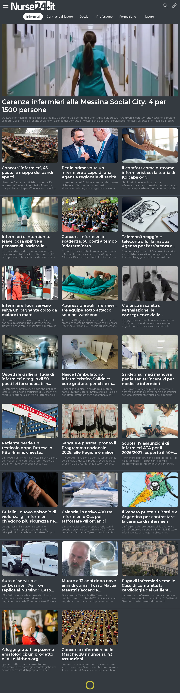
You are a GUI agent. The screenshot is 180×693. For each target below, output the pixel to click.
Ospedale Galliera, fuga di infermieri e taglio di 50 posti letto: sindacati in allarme (28, 379)
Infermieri (33, 16)
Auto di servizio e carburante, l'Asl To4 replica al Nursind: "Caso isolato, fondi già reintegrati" (26, 586)
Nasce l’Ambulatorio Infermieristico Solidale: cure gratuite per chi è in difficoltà (87, 379)
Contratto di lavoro (60, 16)
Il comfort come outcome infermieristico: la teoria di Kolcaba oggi (148, 173)
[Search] (165, 5)
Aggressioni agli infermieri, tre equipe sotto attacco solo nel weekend (89, 310)
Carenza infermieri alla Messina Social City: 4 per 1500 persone (84, 106)
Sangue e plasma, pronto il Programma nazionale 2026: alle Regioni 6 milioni (89, 448)
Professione (104, 16)
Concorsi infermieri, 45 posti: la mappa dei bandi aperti (27, 173)
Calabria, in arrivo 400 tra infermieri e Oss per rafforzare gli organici (87, 517)
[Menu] (5, 5)
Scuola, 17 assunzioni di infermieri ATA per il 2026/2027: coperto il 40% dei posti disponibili (148, 448)
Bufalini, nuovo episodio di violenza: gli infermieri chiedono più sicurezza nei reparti (29, 517)
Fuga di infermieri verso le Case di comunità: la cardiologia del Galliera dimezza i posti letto (148, 586)
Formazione (127, 16)
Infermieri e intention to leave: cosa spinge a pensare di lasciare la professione (26, 241)
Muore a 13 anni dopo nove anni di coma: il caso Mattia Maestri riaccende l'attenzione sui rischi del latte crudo (89, 586)
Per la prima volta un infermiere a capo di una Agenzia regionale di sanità (89, 173)
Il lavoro (148, 16)
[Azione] (174, 5)
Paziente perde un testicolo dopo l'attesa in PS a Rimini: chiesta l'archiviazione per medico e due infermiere (28, 448)
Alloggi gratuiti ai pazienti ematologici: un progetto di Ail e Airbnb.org (28, 654)
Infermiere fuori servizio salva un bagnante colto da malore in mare (29, 310)
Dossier (85, 16)
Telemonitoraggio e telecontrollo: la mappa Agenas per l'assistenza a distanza (147, 242)
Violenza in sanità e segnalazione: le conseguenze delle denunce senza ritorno (145, 310)
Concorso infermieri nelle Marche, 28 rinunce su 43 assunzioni (87, 654)
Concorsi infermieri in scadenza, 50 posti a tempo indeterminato (89, 241)
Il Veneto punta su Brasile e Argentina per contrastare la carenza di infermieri (150, 517)
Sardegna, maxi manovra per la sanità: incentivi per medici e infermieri (148, 379)
